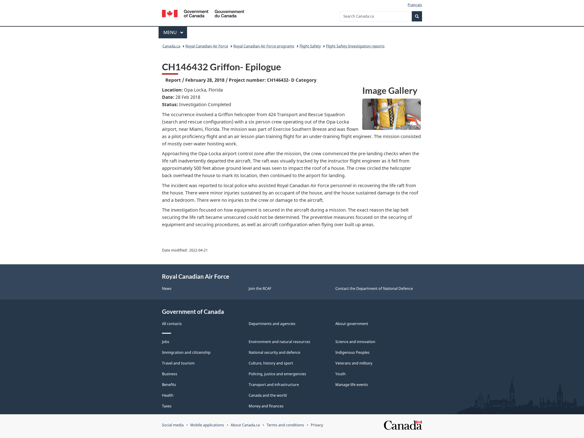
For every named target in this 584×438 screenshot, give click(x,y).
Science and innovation (355, 341)
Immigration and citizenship (186, 352)
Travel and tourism (178, 363)
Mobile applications (207, 425)
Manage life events (351, 384)
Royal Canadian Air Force (206, 46)
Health (167, 395)
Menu (170, 32)
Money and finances (266, 406)
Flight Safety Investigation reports (355, 46)
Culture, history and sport (271, 363)
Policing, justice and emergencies (277, 373)
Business (169, 373)
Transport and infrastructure (274, 384)
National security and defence (274, 352)
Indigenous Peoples (352, 352)
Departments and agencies (272, 323)
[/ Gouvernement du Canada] (203, 14)
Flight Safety (310, 46)
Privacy (317, 425)
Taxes (167, 406)
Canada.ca (171, 46)
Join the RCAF (260, 288)
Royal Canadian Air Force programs (263, 46)
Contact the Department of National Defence (374, 288)
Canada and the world (268, 395)
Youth (340, 373)
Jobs (165, 341)
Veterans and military (353, 363)
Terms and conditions (285, 425)
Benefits (169, 384)
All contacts (172, 323)
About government (351, 323)
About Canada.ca (245, 425)
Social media (173, 425)
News (167, 288)
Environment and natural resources (279, 341)
